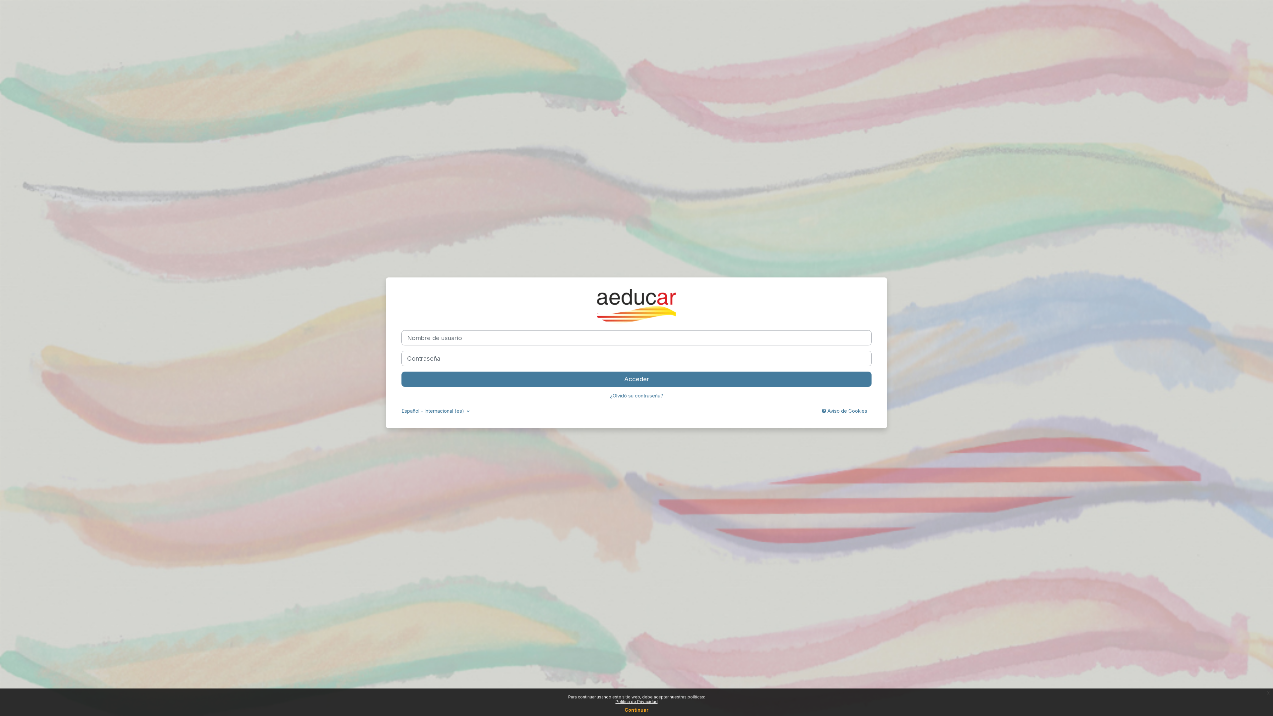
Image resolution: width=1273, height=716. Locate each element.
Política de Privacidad (637, 701)
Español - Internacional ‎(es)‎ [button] (433, 411)
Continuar (636, 710)
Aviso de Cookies (846, 411)
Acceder (636, 379)
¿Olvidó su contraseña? (636, 395)
